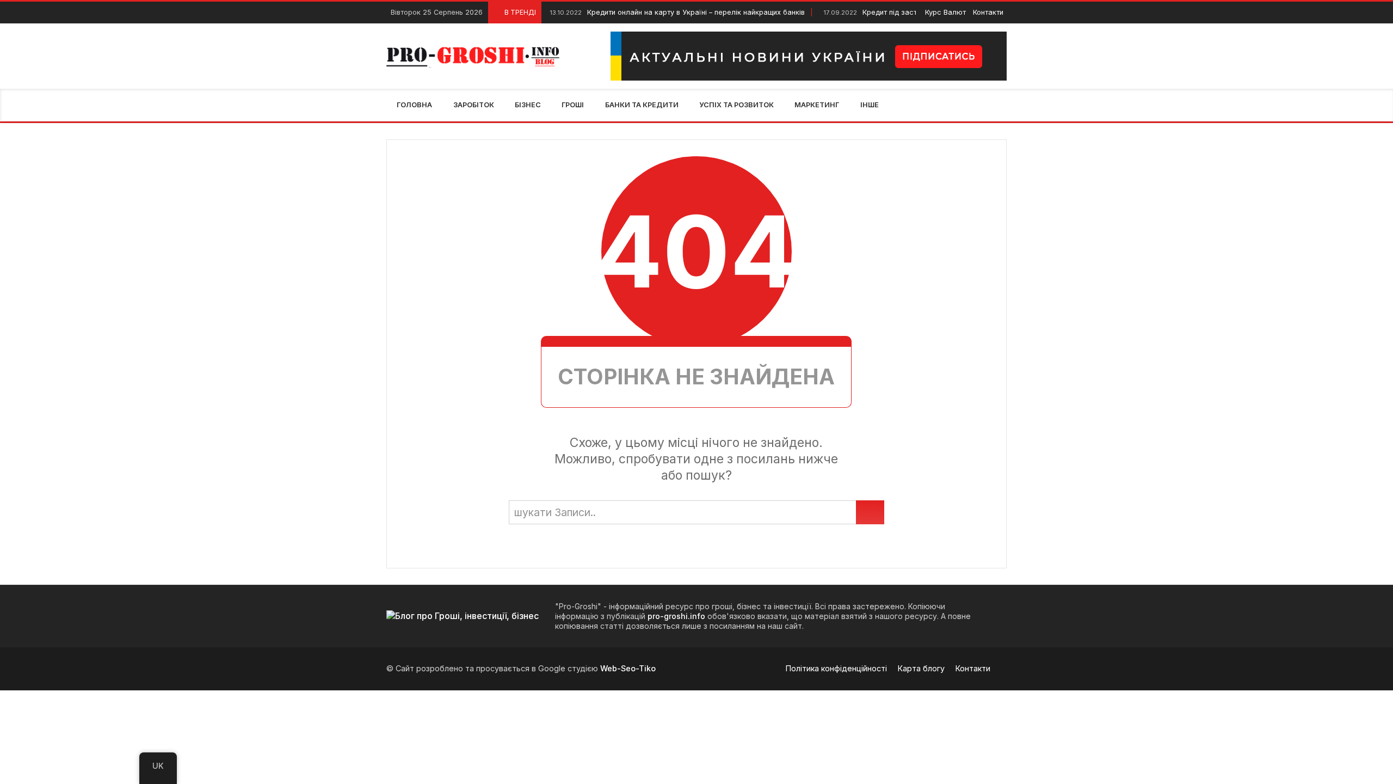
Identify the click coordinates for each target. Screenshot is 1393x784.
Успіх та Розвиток (736, 105)
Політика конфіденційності (836, 668)
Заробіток (473, 105)
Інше (869, 105)
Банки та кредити (642, 105)
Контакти (988, 12)
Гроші (573, 105)
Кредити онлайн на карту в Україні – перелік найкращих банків (677, 12)
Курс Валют (945, 12)
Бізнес (528, 105)
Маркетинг (816, 105)
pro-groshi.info (676, 616)
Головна (414, 105)
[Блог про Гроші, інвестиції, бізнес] (474, 56)
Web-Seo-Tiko (628, 668)
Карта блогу (921, 668)
